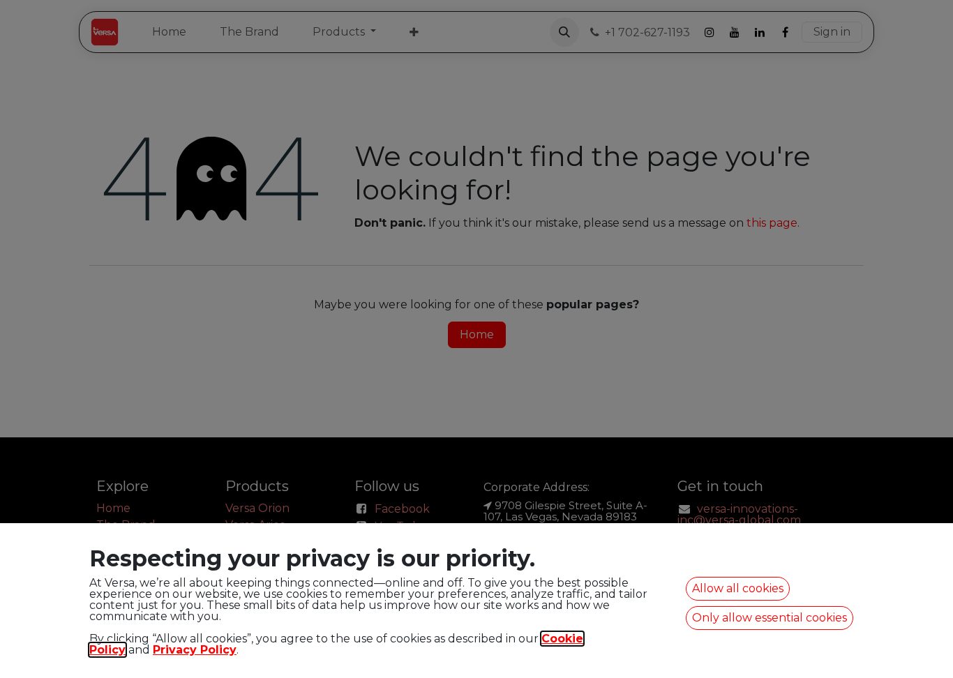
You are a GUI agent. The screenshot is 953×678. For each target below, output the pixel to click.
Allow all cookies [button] (737, 588)
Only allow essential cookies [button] (769, 617)
